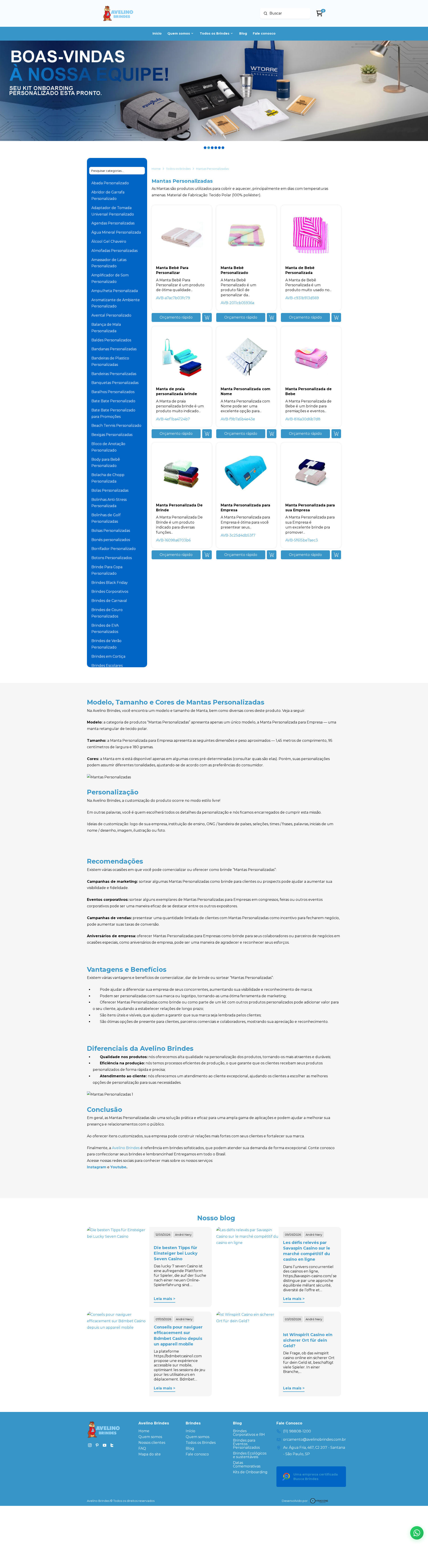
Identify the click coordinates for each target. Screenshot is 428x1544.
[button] (176, 317)
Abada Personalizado (110, 183)
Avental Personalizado (111, 315)
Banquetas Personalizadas (114, 383)
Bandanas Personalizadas (113, 349)
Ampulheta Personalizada (114, 291)
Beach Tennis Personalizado (116, 425)
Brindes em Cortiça (108, 656)
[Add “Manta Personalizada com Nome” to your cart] (271, 433)
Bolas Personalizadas (109, 490)
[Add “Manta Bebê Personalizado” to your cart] (271, 317)
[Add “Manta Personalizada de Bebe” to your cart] (336, 433)
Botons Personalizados (111, 558)
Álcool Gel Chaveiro (108, 241)
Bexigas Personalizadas (111, 435)
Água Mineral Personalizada (116, 232)
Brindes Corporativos (109, 591)
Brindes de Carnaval (109, 601)
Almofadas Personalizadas (114, 251)
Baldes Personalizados (111, 340)
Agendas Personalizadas (112, 223)
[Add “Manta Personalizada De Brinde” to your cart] (207, 554)
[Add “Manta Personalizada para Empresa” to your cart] (271, 554)
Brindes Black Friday (109, 582)
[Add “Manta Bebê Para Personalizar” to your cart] (207, 317)
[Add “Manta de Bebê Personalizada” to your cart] (336, 317)
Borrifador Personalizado (113, 549)
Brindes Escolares (107, 665)
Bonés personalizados (110, 540)
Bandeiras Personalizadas (113, 374)
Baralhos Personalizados (112, 392)
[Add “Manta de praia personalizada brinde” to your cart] (207, 433)
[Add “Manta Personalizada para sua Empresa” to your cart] (336, 554)
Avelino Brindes (126, 1148)
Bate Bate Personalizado (113, 401)
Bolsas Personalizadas (110, 530)
